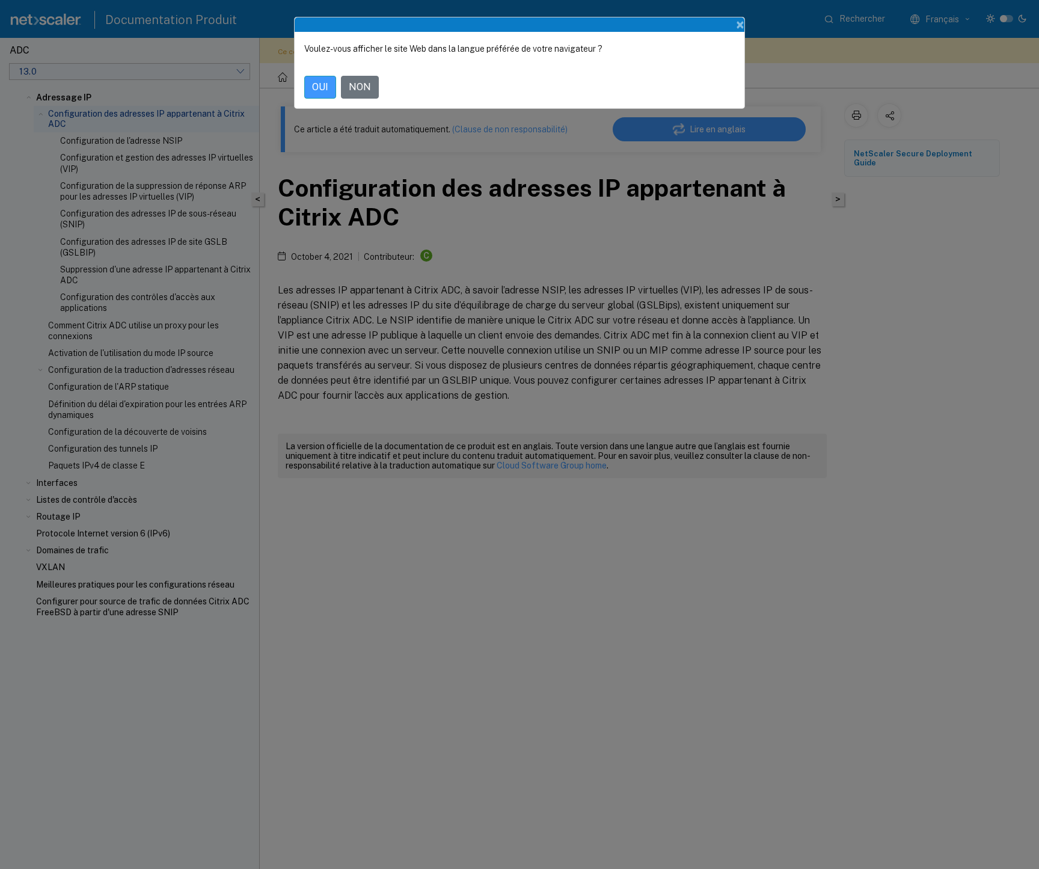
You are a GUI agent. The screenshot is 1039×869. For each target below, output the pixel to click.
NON (360, 87)
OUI (320, 87)
